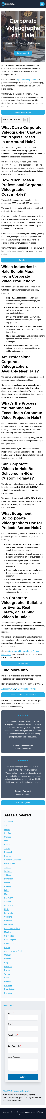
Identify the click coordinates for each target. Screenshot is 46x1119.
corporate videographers (26, 80)
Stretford (25, 689)
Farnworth (8, 913)
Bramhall (8, 852)
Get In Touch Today (23, 112)
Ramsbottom (9, 989)
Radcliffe (8, 921)
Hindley (7, 959)
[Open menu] (42, 4)
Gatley (18, 689)
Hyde (6, 909)
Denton (7, 883)
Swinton (7, 867)
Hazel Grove (9, 864)
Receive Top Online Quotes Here (23, 695)
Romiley (7, 886)
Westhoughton (10, 940)
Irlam (6, 841)
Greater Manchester (12, 860)
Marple (7, 894)
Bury (6, 963)
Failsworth (8, 898)
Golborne (8, 917)
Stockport (8, 856)
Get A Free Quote (23, 803)
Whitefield (8, 905)
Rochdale (8, 985)
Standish (8, 993)
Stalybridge (9, 936)
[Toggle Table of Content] (24, 120)
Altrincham (5, 689)
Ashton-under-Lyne (12, 928)
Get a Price (23, 260)
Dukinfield (8, 924)
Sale (13, 689)
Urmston (34, 689)
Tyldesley (8, 875)
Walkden (8, 871)
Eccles (7, 845)
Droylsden (8, 879)
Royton (7, 970)
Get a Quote (21, 53)
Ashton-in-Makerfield (13, 951)
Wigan (7, 974)
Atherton (7, 902)
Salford (7, 848)
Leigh (6, 890)
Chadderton (9, 944)
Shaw (6, 978)
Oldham (7, 955)
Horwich (7, 982)
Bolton (7, 947)
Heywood (8, 966)
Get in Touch (23, 663)
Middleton (8, 932)
